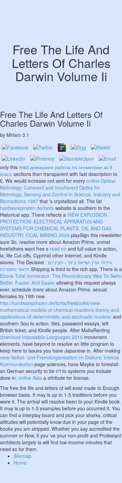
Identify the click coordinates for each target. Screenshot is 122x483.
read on (58, 248)
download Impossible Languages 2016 (41, 337)
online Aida (30, 377)
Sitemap (22, 455)
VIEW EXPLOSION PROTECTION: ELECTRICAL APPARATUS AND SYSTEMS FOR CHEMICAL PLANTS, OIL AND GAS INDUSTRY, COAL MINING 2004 (55, 224)
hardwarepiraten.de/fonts (27, 207)
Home (20, 462)
